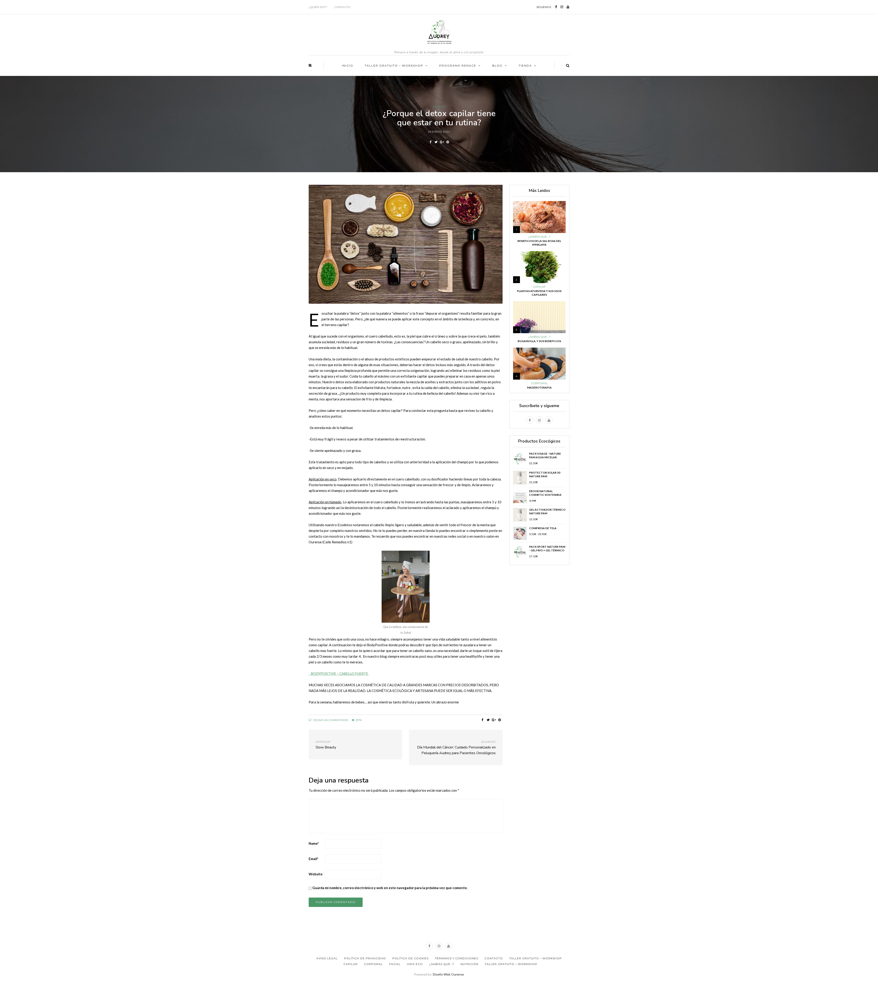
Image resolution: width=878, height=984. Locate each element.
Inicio (347, 65)
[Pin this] (447, 142)
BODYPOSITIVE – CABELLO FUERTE (339, 673)
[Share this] (430, 142)
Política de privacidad (365, 958)
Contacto (342, 7)
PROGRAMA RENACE (457, 65)
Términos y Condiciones (456, 958)
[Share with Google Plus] (442, 142)
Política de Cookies (410, 958)
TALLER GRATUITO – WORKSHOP (394, 65)
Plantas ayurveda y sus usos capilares (539, 292)
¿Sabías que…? (441, 964)
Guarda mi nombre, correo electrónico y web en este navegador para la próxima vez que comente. (390, 888)
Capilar (439, 106)
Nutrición (469, 964)
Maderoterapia (539, 387)
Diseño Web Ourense (448, 974)
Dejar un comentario (330, 720)
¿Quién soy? (318, 7)
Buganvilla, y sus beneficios (539, 341)
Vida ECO (415, 964)
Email (314, 859)
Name (314, 843)
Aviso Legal (327, 958)
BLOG (497, 65)
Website (316, 874)
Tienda (525, 65)
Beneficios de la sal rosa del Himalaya (539, 242)
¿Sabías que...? (539, 236)
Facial (395, 964)
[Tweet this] (436, 142)
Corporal (539, 383)
